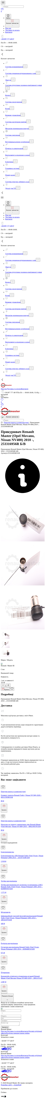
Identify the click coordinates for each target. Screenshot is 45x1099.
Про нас (4, 389)
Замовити (5, 1027)
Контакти (24, 389)
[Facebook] (5, 1049)
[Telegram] (2, 1049)
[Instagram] (7, 1049)
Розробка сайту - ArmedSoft (11, 1085)
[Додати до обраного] (12, 689)
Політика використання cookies (18, 1033)
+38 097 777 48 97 (7, 39)
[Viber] (10, 1049)
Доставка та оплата (14, 389)
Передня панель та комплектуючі (16, 422)
